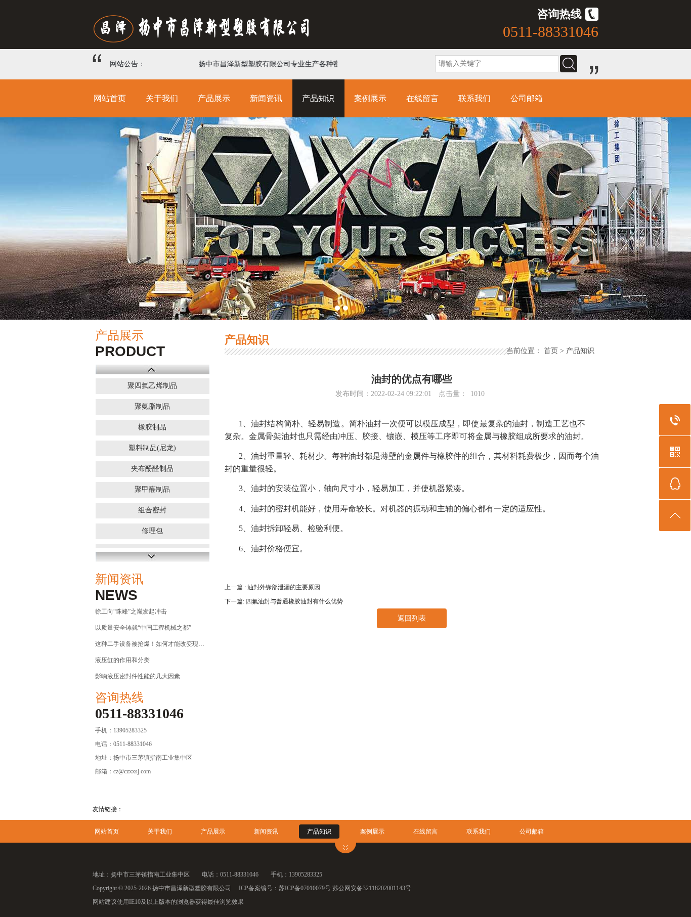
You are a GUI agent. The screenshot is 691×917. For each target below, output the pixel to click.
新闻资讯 (266, 98)
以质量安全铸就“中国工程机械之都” (143, 627)
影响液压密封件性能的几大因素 (137, 676)
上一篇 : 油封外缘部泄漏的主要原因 (272, 587)
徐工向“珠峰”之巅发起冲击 (131, 611)
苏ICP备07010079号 (305, 888)
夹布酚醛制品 (152, 468)
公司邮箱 (526, 98)
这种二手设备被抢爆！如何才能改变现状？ (150, 643)
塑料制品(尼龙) (152, 448)
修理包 (152, 531)
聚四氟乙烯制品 (152, 385)
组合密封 (152, 510)
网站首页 (110, 98)
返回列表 (412, 618)
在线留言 (422, 98)
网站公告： (127, 64)
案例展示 (370, 98)
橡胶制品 (152, 427)
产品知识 (318, 98)
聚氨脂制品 (152, 406)
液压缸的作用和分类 (122, 660)
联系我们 (474, 98)
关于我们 (162, 98)
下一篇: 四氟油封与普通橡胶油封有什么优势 (284, 601)
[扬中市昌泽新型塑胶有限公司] (219, 43)
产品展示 (214, 98)
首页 (551, 351)
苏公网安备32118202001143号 (371, 888)
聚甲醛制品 (152, 489)
